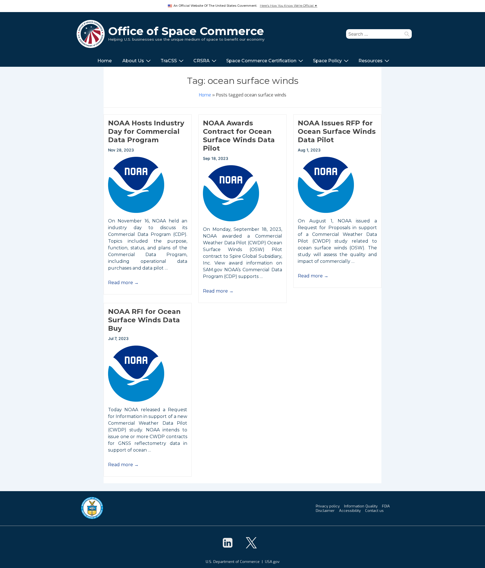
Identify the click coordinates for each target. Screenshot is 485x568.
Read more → (123, 282)
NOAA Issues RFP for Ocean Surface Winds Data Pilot (337, 131)
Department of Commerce (236, 561)
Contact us (374, 510)
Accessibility (350, 510)
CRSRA (201, 60)
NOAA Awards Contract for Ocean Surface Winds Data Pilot (239, 135)
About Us (133, 60)
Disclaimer (325, 510)
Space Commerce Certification (261, 60)
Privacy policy (328, 506)
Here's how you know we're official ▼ (288, 6)
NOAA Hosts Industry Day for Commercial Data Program (146, 131)
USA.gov (272, 561)
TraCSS (169, 60)
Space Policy (327, 60)
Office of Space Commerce (186, 31)
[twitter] (251, 543)
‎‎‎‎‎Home (104, 60)
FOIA (386, 506)
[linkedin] (228, 543)
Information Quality (361, 506)
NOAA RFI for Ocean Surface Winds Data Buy (144, 319)
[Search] (406, 33)
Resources (370, 60)
